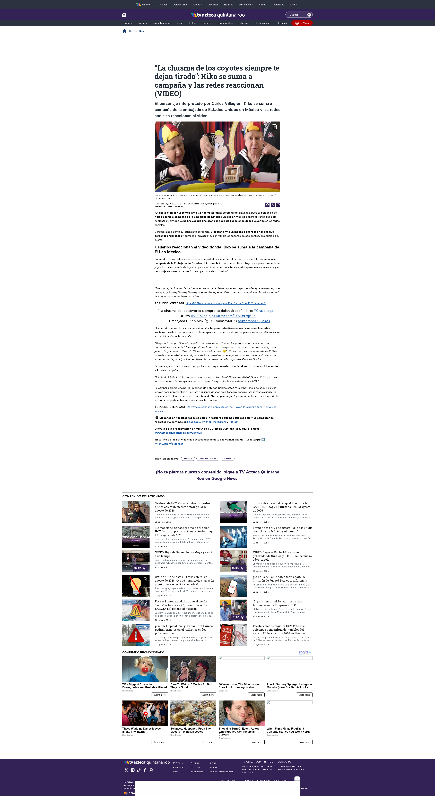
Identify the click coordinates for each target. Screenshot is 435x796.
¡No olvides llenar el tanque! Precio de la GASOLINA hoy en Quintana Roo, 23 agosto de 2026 (281, 506)
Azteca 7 (197, 4)
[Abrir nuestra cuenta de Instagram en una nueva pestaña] (132, 770)
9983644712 (283, 769)
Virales (227, 458)
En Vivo (304, 23)
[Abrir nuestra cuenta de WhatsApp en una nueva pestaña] (151, 770)
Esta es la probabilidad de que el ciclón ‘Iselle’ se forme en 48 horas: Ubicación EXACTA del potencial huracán (181, 605)
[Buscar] (309, 15)
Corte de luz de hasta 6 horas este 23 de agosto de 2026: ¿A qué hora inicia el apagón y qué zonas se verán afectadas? (184, 580)
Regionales (278, 4)
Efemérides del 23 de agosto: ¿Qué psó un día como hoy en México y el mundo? (282, 529)
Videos (262, 4)
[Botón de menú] (124, 15)
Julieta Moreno (175, 206)
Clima (180, 23)
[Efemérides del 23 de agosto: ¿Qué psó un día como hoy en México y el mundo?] (233, 537)
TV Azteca (162, 4)
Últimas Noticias (285, 23)
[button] (297, 778)
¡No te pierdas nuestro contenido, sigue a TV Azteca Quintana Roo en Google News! (217, 475)
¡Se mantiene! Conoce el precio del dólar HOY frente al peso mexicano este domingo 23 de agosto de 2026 (184, 531)
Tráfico (192, 23)
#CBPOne (199, 316)
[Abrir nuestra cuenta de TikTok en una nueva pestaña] (139, 770)
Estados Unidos (208, 458)
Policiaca (243, 23)
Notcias (133, 31)
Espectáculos (225, 23)
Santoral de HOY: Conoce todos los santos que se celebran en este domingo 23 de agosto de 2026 (182, 506)
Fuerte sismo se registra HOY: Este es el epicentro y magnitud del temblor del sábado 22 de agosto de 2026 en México (279, 629)
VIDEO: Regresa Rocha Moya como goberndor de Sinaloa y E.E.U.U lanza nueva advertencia (282, 555)
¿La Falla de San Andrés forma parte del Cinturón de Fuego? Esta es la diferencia (280, 578)
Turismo (142, 23)
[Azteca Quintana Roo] (217, 15)
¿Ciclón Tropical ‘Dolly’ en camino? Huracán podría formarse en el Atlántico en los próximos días (185, 629)
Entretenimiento (262, 23)
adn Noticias (246, 4)
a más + (294, 4)
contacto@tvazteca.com (289, 766)
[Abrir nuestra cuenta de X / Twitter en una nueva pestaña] (126, 770)
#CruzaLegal (263, 311)
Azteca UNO (180, 4)
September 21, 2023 (254, 321)
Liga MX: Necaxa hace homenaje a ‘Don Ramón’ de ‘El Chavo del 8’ (226, 303)
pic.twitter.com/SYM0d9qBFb (232, 316)
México (188, 458)
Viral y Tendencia (161, 23)
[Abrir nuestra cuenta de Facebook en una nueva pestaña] (145, 770)
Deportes (213, 4)
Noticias (228, 4)
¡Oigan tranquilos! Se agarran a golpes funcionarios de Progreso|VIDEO (278, 603)
